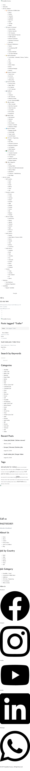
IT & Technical (6, 581)
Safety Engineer (11, 149)
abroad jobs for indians (9, 467)
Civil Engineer (11, 147)
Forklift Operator (12, 36)
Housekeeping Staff (12, 48)
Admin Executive (12, 108)
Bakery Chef (6, 373)
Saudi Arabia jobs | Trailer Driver (10, 342)
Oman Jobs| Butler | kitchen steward (14, 440)
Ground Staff (11, 132)
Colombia (10, 256)
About (4, 539)
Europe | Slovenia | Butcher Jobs (13, 447)
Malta (9, 203)
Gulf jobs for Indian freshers (19, 471)
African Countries (9, 216)
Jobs (18, 476)
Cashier (10, 121)
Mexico (10, 239)
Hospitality (6, 399)
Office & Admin (6, 583)
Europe (10, 194)
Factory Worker (11, 29)
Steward (10, 70)
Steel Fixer (10, 20)
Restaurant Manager (12, 68)
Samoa (10, 278)
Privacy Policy (6, 542)
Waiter (9, 63)
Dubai (5, 392)
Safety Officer (11, 85)
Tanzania (10, 224)
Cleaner (10, 46)
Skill (4, 422)
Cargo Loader (11, 134)
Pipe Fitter (10, 141)
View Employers (9, 282)
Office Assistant (11, 104)
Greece (10, 209)
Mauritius (10, 226)
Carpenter (10, 16)
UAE (9, 190)
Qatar (9, 183)
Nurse (9, 93)
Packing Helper (11, 166)
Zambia (10, 231)
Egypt (9, 228)
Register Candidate (10, 288)
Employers (5, 280)
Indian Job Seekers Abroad (11, 477)
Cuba (9, 243)
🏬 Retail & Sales (9, 115)
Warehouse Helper (12, 126)
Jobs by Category (7, 8)
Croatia (10, 196)
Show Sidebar (5, 332)
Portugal (10, 215)
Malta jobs (2, 479)
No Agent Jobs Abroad (20, 479)
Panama (10, 235)
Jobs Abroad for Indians (24, 477)
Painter (9, 21)
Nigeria (10, 220)
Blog (4, 546)
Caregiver (10, 95)
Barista (9, 66)
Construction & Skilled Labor (9, 575)
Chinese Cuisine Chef (8, 384)
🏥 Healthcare (9, 91)
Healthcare (5, 577)
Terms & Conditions (7, 544)
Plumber (10, 14)
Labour (10, 164)
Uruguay (10, 265)
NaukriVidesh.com (13, 479)
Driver (2, 336)
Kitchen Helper (11, 65)
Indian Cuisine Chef (8, 403)
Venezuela (10, 259)
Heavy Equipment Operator (14, 35)
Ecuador (10, 261)
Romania (10, 201)
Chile (9, 254)
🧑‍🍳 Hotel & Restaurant (10, 55)
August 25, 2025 (8, 450)
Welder (10, 25)
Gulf (5, 398)
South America (9, 248)
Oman (9, 188)
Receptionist (11, 113)
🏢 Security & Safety (10, 81)
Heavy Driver (11, 74)
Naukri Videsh (7, 479)
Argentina (10, 250)
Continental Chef (7, 386)
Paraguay (10, 267)
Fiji (9, 276)
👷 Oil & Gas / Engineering (12, 138)
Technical (6, 428)
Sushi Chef (6, 426)
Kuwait (9, 185)
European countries (10, 192)
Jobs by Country (6, 177)
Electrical (14, 469)
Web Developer (12, 155)
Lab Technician (11, 96)
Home (4, 5)
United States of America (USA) (15, 237)
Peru (9, 258)
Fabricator (10, 42)
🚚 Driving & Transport (11, 72)
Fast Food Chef (7, 471)
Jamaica (10, 244)
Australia (10, 273)
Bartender (6, 375)
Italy (9, 211)
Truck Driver (11, 78)
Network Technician (12, 158)
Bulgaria (10, 213)
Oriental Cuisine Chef (8, 414)
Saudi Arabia (7, 420)
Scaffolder (10, 18)
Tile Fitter (10, 23)
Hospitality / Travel (7, 573)
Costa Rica (10, 246)
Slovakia (10, 207)
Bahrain (10, 186)
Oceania (7, 269)
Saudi (9, 181)
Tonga (9, 271)
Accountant (10, 110)
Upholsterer (11, 171)
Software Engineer (12, 160)
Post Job (15, 293)
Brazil (9, 252)
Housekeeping (7, 401)
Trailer (6, 483)
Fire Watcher (11, 87)
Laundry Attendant (12, 51)
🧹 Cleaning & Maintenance (12, 44)
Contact (4, 541)
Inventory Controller (12, 125)
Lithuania (10, 205)
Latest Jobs (5, 6)
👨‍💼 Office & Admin (10, 102)
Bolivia (9, 263)
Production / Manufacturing (14, 173)
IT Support (10, 156)
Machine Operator (12, 31)
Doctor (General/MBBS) (13, 100)
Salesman (10, 119)
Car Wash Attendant (12, 53)
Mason (9, 12)
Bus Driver (10, 76)
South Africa (11, 218)
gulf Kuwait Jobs (12, 474)
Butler (5, 381)
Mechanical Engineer (13, 145)
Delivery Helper (11, 170)
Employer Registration (10, 284)
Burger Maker (7, 377)
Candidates (5, 286)
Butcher (5, 379)
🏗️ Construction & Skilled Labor (13, 10)
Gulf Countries (9, 179)
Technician (2, 483)
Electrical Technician (12, 38)
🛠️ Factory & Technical (11, 27)
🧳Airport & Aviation (10, 128)
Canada (10, 241)
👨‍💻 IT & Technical (10, 151)
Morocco (10, 229)
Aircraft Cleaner (11, 136)
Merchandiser (11, 117)
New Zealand (11, 274)
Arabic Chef (6, 371)
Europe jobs (22, 469)
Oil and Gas (6, 411)
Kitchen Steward (7, 405)
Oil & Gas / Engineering (8, 579)
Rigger (9, 140)
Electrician (6, 394)
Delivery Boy (11, 80)
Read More (3, 347)
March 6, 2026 (7, 443)
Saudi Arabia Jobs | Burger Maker (14, 454)
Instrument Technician (13, 143)
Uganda (10, 222)
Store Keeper (11, 123)
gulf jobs (12, 472)
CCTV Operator (12, 89)
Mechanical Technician (13, 40)
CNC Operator (11, 33)
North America (9, 233)
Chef (9, 61)
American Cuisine (20, 467)
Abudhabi (6, 369)
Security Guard (11, 83)
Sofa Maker (11, 175)
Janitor (9, 50)
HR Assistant (11, 111)
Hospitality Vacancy (22, 474)
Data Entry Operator (12, 106)
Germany (10, 198)
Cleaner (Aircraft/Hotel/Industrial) (15, 168)
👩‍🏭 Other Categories (10, 162)
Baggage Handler (12, 130)
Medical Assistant (12, 98)
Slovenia (6, 424)
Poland (10, 200)
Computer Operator (12, 153)
